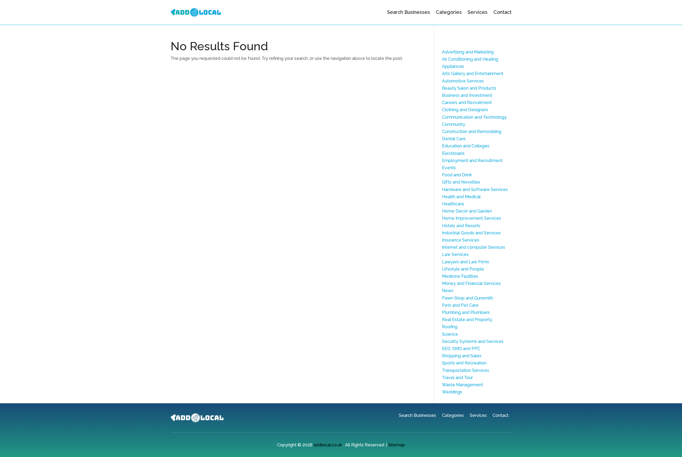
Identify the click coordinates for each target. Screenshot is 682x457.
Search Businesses (408, 12)
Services (478, 12)
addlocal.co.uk (328, 444)
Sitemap (396, 444)
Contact (502, 12)
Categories (449, 12)
